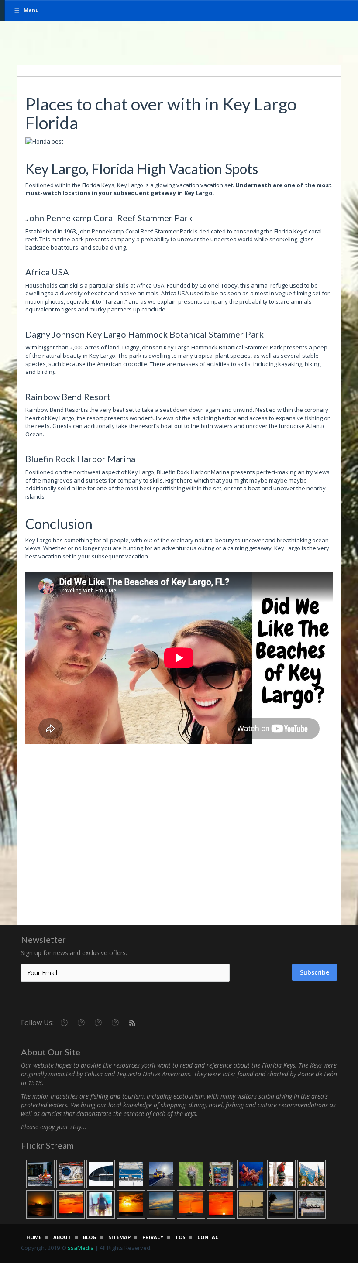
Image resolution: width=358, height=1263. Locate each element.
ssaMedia (81, 1248)
